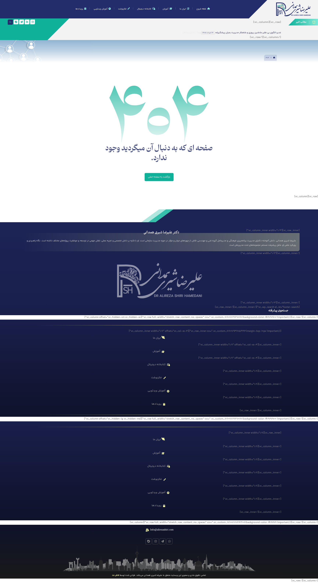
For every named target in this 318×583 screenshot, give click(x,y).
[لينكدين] (27, 22)
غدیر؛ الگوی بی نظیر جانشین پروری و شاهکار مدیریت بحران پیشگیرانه (248, 32)
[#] (169, 541)
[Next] (170, 33)
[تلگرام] (21, 22)
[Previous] (166, 33)
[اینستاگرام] (32, 22)
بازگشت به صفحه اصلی (159, 177)
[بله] (16, 22)
